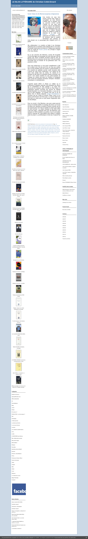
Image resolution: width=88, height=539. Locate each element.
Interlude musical (15, 504)
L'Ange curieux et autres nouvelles (19, 69)
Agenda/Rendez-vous (16, 396)
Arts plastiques (15, 403)
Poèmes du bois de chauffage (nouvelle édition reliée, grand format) (19, 209)
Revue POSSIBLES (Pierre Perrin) (69, 182)
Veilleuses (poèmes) (19, 222)
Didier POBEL (65, 113)
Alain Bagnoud (65, 104)
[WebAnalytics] (29, 121)
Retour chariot (65, 138)
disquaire (53, 132)
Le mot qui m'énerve (16, 425)
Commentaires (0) (49, 124)
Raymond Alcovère (66, 135)
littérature (29, 129)
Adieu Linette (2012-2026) (17, 502)
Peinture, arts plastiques (16, 453)
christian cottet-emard (49, 129)
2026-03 (64, 227)
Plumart (64, 180)
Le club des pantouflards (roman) (18, 92)
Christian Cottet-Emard (67, 68)
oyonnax (57, 132)
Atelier (13, 468)
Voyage (13, 464)
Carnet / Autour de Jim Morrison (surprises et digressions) (43, 14)
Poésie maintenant (66, 133)
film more (47, 128)
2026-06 (64, 221)
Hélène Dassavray (66, 123)
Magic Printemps (15, 477)
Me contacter (69, 10)
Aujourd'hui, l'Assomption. (17, 506)
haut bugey (31, 134)
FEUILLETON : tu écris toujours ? (18, 414)
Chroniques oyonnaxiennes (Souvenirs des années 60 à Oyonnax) (18, 118)
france (45, 134)
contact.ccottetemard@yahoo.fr (18, 10)
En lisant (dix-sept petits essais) (18, 182)
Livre (13, 431)
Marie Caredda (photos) (67, 175)
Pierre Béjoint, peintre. (67, 177)
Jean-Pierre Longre (66, 127)
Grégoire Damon (66, 121)
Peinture (13, 451)
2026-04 (64, 225)
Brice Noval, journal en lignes (68, 109)
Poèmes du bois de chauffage (19, 271)
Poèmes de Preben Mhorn (17, 458)
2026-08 (64, 216)
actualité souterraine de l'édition (34, 128)
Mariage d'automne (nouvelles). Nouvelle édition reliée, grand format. (18, 195)
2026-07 (64, 219)
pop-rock (42, 129)
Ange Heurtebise (66, 106)
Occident (13, 479)
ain (28, 134)
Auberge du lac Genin (67, 202)
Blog (13, 405)
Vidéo (13, 462)
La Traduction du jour (16, 475)
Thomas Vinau (65, 144)
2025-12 (64, 234)
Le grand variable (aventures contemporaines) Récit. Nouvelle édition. (18, 247)
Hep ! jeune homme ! (18, 57)
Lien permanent (41, 124)
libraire (49, 132)
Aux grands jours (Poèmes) (18, 260)
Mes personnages (15, 440)
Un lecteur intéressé (66, 91)
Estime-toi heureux (15, 394)
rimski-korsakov (34, 131)
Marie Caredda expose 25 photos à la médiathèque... (69, 84)
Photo (13, 455)
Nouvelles (14, 447)
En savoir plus (72, 537)
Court (13, 471)
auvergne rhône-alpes (38, 134)
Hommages (14, 418)
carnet (13, 407)
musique (33, 129)
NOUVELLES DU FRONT (17, 449)
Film (12, 416)
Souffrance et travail (67, 195)
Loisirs (13, 433)
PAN (63, 59)
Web (13, 466)
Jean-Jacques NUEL (67, 125)
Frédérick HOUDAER (67, 119)
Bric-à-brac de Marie (66, 209)
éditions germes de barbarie (50, 125)
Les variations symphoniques (17, 429)
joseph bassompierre (43, 132)
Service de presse (15, 460)
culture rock (38, 129)
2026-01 (64, 232)
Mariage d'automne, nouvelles (19, 283)
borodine (39, 131)
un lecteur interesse (66, 73)
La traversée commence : (17, 528)
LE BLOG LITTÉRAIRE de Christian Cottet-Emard (34, 2)
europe (48, 134)
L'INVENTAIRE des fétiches (17, 436)
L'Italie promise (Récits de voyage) (18, 131)
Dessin (13, 409)
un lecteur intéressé (66, 56)
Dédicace (13, 473)
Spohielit (64, 142)
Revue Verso (65, 140)
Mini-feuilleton (14, 442)
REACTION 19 (65, 193)
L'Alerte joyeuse (15, 420)
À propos (69, 42)
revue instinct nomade (40, 125)
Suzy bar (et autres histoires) (18, 80)
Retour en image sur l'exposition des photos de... (69, 96)
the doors (33, 125)
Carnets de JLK (66, 111)
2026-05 (64, 223)
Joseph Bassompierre (53, 94)
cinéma (57, 128)
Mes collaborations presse (17, 438)
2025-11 (64, 236)
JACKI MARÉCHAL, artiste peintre (69, 164)
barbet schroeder (52, 128)
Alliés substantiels (15, 398)
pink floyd (43, 128)
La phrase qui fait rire (16, 422)
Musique (13, 444)
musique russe (44, 131)
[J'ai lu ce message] (86, 537)
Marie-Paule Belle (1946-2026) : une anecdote (69, 65)
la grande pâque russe (51, 131)
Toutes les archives (66, 238)
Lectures (13, 427)
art (12, 401)
